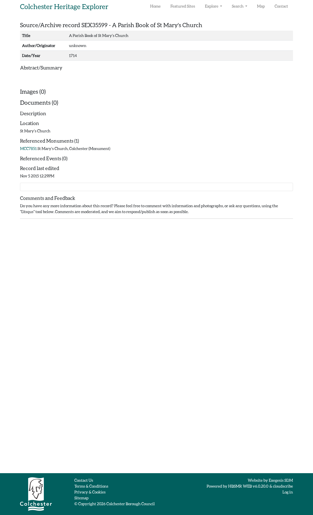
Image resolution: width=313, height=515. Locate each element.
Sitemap (81, 497)
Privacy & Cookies (90, 492)
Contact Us (83, 480)
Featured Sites (182, 6)
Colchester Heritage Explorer (64, 6)
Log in (287, 492)
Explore (212, 6)
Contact (281, 6)
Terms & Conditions (91, 486)
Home (155, 6)
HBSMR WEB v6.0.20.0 (248, 486)
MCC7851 (28, 148)
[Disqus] (156, 284)
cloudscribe (283, 486)
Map (261, 6)
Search (238, 6)
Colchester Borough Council (130, 503)
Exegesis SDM (281, 480)
